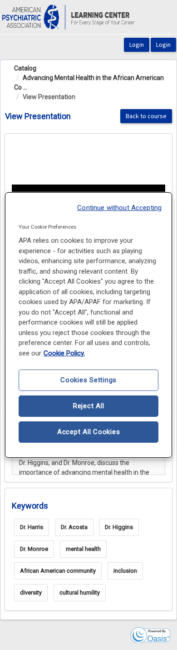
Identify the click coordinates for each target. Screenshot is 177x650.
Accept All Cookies (88, 432)
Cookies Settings (88, 380)
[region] (89, 325)
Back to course (146, 116)
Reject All (88, 406)
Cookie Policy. (64, 353)
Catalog (25, 68)
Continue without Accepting (119, 208)
